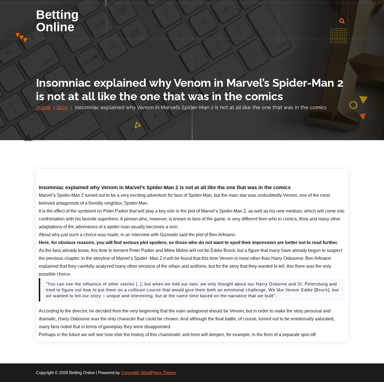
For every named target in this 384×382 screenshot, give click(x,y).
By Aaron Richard (118, 155)
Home (43, 107)
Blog (62, 107)
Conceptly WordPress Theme (148, 372)
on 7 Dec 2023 (79, 155)
